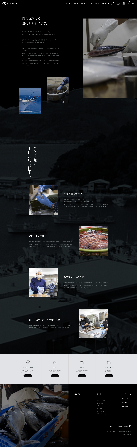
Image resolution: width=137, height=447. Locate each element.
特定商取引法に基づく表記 (125, 431)
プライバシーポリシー (111, 431)
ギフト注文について (101, 400)
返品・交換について (101, 411)
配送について (100, 408)
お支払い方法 (100, 403)
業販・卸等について (101, 414)
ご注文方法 (99, 397)
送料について (100, 405)
